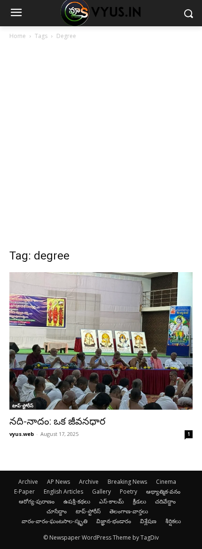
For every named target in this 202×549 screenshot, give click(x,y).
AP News (58, 482)
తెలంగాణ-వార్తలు (128, 511)
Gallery (101, 492)
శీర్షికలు (173, 521)
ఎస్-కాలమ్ (111, 501)
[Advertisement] (101, 147)
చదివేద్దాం (165, 501)
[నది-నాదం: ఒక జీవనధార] (101, 341)
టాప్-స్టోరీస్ (22, 405)
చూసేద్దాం (57, 511)
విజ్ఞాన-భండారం (113, 521)
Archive (28, 482)
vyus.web (21, 433)
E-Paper (24, 492)
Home (17, 36)
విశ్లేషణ (148, 521)
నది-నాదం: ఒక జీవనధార (57, 421)
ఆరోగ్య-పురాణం (36, 501)
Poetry (128, 492)
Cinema (166, 482)
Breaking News (127, 482)
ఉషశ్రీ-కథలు (76, 501)
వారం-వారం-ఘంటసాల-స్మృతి (54, 521)
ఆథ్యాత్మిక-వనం (163, 492)
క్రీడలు (139, 501)
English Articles (63, 492)
